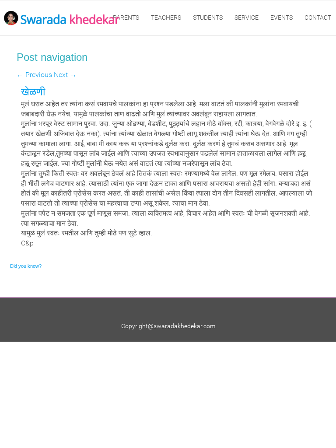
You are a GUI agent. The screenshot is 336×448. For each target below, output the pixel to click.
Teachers (166, 17)
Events (281, 17)
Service (246, 17)
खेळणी (33, 92)
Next (65, 74)
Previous (34, 74)
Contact (317, 17)
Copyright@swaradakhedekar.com (168, 325)
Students (208, 17)
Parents (126, 17)
